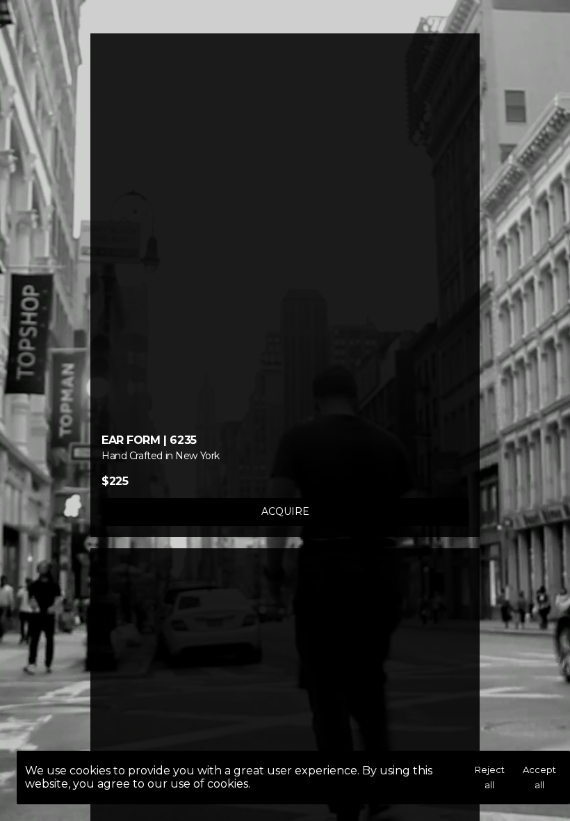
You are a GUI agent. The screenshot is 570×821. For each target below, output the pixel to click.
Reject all (490, 777)
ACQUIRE (285, 511)
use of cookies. (210, 783)
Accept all (539, 777)
